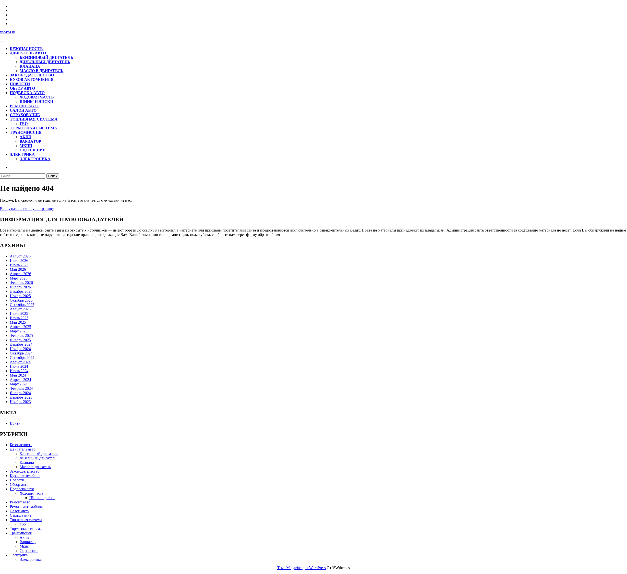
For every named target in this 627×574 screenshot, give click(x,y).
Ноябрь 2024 (20, 349)
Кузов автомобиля (32, 79)
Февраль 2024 (21, 388)
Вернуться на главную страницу (27, 209)
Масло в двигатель (41, 71)
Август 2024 (20, 362)
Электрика (22, 154)
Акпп (25, 137)
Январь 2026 (20, 287)
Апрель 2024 (20, 380)
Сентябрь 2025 (22, 305)
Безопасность (26, 49)
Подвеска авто (27, 93)
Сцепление (32, 150)
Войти (15, 423)
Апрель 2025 (20, 327)
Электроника (35, 159)
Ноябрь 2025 (20, 296)
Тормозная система (33, 128)
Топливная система (34, 119)
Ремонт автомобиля (26, 506)
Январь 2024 (20, 393)
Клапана (30, 66)
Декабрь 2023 (21, 397)
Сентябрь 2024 (22, 357)
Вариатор (30, 141)
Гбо (24, 124)
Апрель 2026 (20, 274)
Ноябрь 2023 (20, 402)
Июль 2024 (19, 366)
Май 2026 (18, 269)
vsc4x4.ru (7, 32)
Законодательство (32, 75)
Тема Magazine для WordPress (301, 568)
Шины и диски (36, 101)
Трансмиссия (26, 132)
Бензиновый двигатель (46, 57)
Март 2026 (18, 278)
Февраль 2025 (21, 335)
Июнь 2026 (19, 265)
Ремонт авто (24, 106)
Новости (20, 84)
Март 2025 (18, 331)
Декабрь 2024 (21, 344)
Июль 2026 (19, 260)
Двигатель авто (28, 53)
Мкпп (26, 146)
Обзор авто (22, 88)
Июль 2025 (19, 313)
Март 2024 (18, 384)
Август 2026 (20, 256)
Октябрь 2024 (21, 353)
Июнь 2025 (19, 318)
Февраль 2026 (21, 283)
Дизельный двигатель (45, 62)
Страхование (25, 115)
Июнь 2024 (19, 371)
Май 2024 (18, 375)
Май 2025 (18, 322)
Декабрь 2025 (21, 291)
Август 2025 (20, 309)
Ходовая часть (37, 97)
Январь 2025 (20, 340)
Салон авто (23, 110)
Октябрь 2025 (21, 300)
